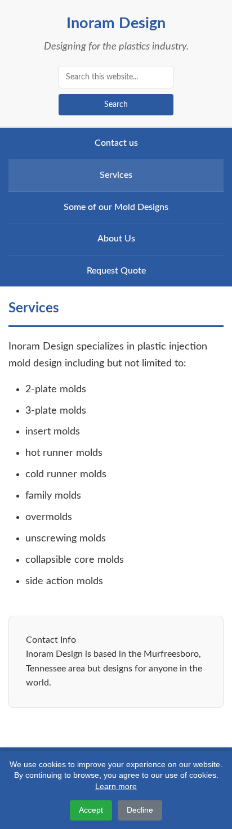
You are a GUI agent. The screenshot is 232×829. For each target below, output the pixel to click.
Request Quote (116, 270)
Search (116, 105)
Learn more (116, 786)
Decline (140, 809)
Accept (91, 809)
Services (116, 175)
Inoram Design (116, 23)
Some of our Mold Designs (116, 207)
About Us (116, 238)
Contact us (116, 142)
